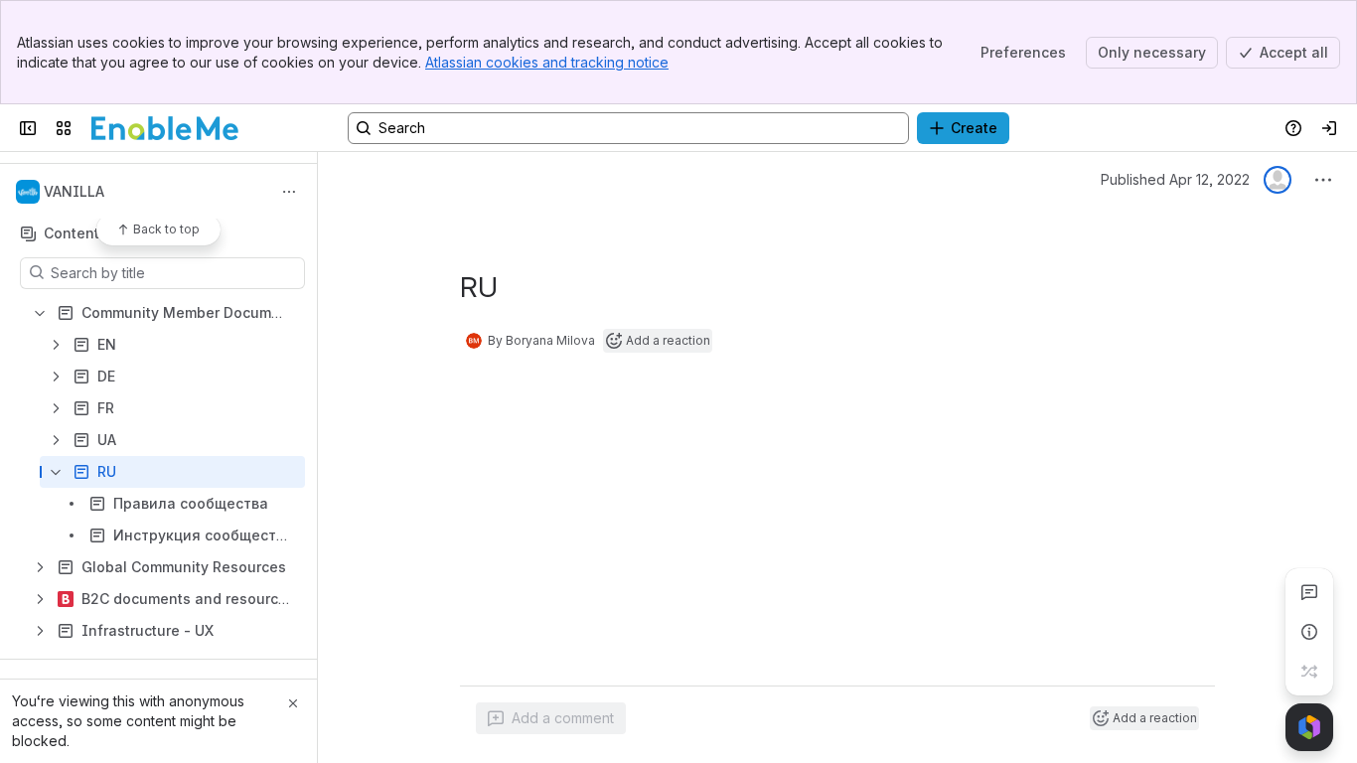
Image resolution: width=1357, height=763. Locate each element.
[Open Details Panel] (1309, 632)
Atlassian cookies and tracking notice (547, 62)
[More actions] (289, 192)
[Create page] (1309, 671)
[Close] (293, 703)
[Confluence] (164, 128)
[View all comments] (1309, 592)
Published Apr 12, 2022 (1175, 179)
